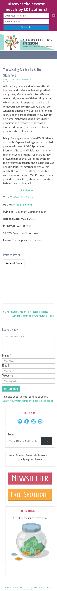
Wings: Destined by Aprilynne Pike (32, 315)
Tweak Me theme (44, 587)
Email (6, 365)
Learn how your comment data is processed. (28, 400)
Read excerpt (28, 190)
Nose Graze (28, 589)
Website (7, 375)
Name (6, 355)
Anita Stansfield (22, 204)
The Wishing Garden (22, 197)
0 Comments (24, 80)
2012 (12, 82)
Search (12, 434)
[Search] (46, 441)
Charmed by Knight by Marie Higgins (26, 311)
